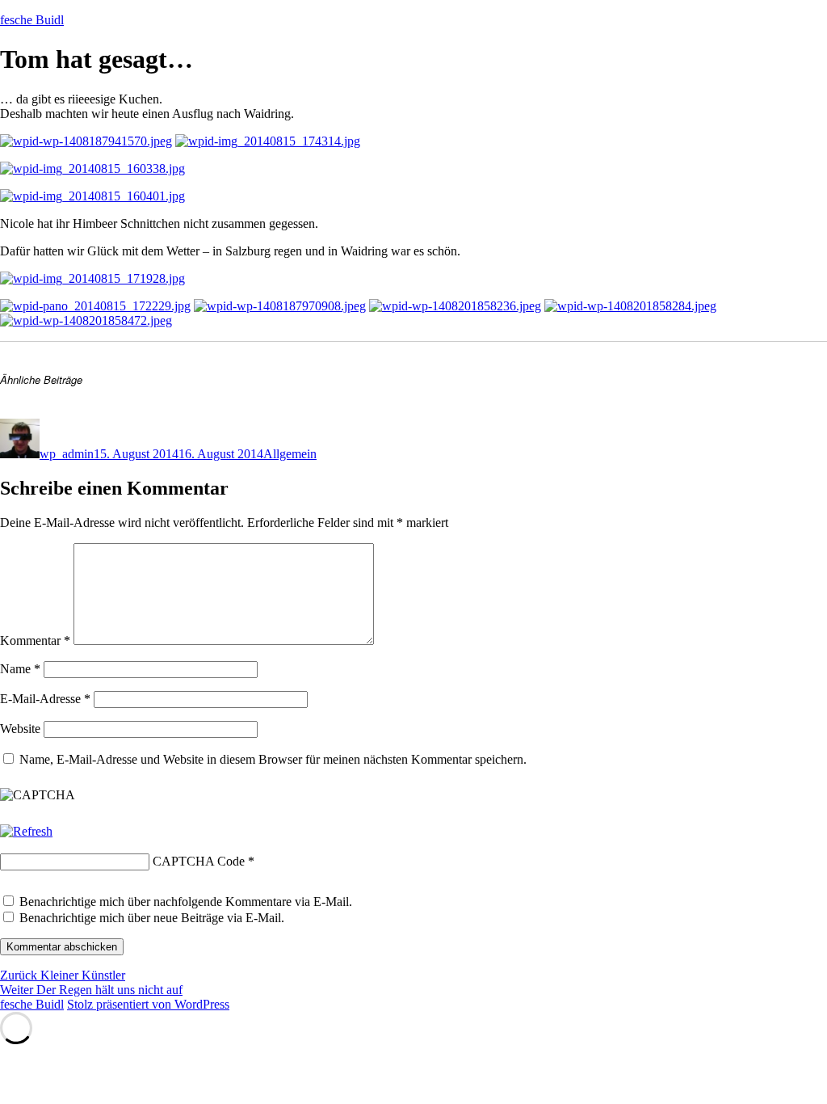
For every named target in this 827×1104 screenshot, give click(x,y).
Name (20, 669)
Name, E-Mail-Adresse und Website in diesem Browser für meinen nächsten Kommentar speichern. (273, 759)
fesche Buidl (32, 20)
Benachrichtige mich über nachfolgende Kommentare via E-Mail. (185, 901)
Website (20, 728)
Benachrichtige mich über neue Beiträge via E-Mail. (151, 918)
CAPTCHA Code (199, 861)
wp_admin (67, 454)
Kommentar (35, 640)
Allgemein (290, 454)
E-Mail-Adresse (45, 699)
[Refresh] (26, 831)
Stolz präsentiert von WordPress (148, 1004)
